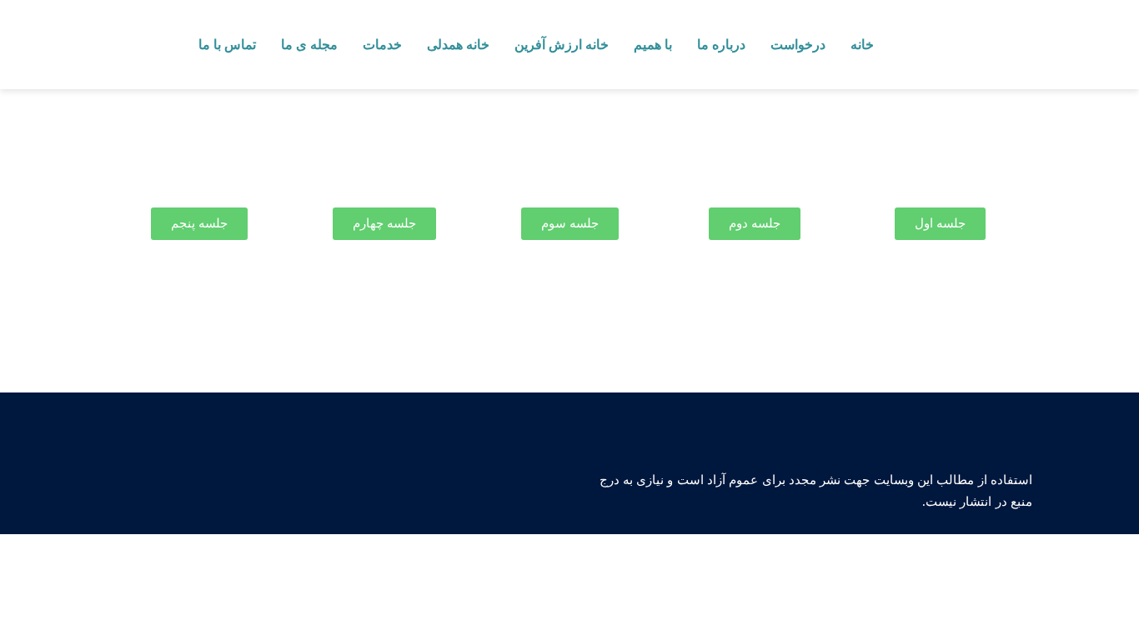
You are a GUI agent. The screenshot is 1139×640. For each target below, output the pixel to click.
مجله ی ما (309, 45)
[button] (940, 224)
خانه (862, 45)
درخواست (797, 45)
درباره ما (721, 45)
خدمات (382, 45)
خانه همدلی (458, 45)
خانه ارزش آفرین (561, 45)
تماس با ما (227, 45)
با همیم (653, 45)
